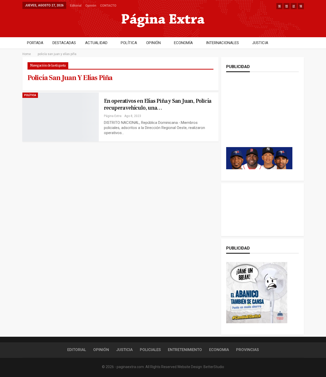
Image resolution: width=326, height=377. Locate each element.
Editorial (76, 5)
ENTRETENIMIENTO (185, 349)
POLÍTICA (129, 43)
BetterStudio (213, 367)
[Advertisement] (259, 114)
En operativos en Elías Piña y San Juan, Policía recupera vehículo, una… (157, 104)
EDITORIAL (76, 349)
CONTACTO (108, 5)
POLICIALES (150, 349)
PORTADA (35, 43)
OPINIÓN (153, 43)
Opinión (90, 5)
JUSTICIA (260, 43)
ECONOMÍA (183, 43)
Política (30, 95)
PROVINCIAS (247, 349)
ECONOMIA (219, 349)
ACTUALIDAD (96, 43)
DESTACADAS (64, 43)
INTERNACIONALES (222, 43)
